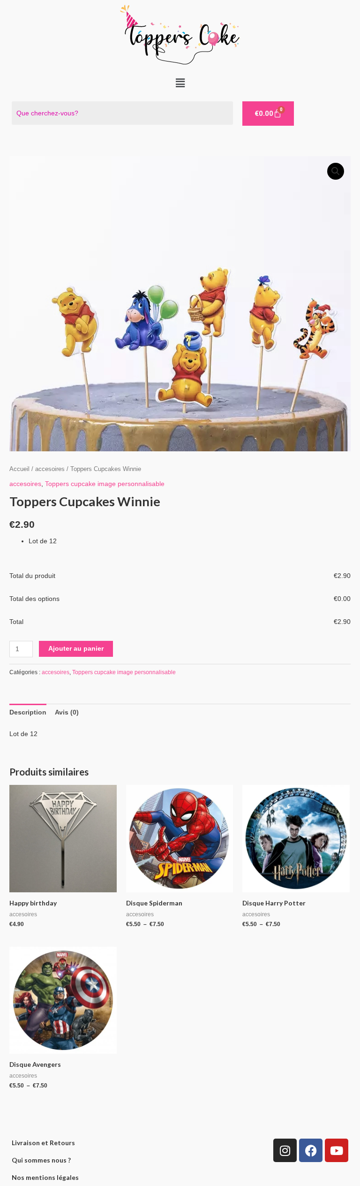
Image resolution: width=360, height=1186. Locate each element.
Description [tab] (27, 712)
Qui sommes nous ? (41, 1160)
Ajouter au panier (76, 648)
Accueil (19, 469)
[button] (180, 83)
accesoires (50, 469)
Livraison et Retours (43, 1143)
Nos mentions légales (45, 1177)
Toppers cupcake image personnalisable (105, 483)
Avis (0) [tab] (67, 712)
